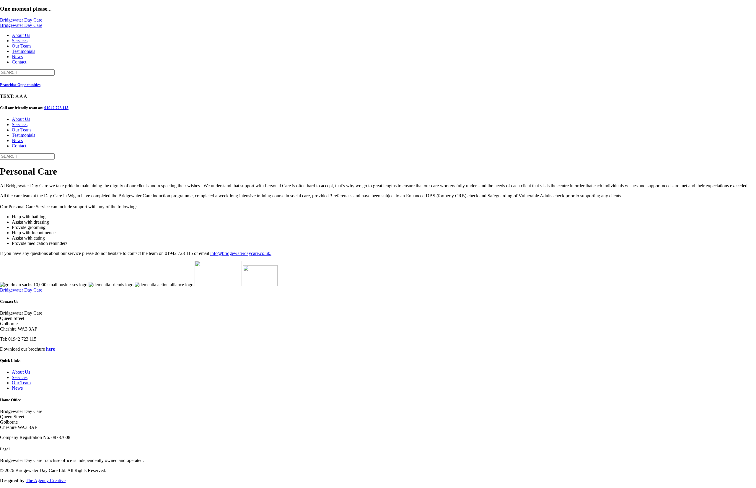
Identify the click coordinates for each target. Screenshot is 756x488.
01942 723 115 (56, 107)
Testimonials (23, 51)
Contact (19, 61)
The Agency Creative (46, 480)
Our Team (21, 45)
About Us (21, 35)
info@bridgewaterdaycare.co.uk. (240, 253)
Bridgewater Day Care (21, 19)
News (17, 56)
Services (19, 40)
